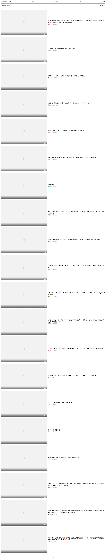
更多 (103, 1)
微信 (56, 1)
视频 (80, 1)
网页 (10, 1)
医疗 (33, 1)
